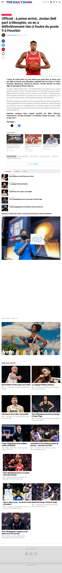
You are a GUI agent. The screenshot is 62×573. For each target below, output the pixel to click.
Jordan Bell (55, 156)
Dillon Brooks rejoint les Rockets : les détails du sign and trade (51, 145)
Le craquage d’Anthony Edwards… (18, 184)
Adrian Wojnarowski (23, 156)
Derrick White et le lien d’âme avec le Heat (21, 176)
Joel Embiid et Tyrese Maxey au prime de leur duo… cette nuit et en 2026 (44, 444)
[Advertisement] (31, 275)
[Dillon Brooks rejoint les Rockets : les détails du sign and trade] (51, 139)
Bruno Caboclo (35, 156)
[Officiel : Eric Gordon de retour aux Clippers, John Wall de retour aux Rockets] (33, 139)
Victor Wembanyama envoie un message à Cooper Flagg (25, 199)
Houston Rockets (45, 156)
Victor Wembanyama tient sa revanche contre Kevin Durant (16, 474)
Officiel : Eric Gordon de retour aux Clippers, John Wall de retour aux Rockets (33, 146)
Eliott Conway (12, 35)
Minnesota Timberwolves (14, 158)
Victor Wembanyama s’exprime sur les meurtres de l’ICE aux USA (15, 533)
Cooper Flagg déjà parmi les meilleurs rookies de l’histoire (26, 207)
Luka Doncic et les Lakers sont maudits (20, 191)
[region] (31, 338)
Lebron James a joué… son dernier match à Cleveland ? (17, 503)
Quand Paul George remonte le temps (44, 502)
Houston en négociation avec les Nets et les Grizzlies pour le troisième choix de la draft (14, 145)
